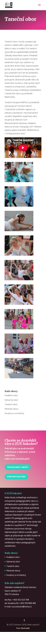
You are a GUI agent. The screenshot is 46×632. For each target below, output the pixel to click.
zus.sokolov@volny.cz (21, 606)
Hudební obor (11, 395)
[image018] (19, 353)
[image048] (19, 181)
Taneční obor (11, 404)
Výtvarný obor (11, 400)
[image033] (19, 328)
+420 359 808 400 (27, 603)
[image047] (19, 205)
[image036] (19, 304)
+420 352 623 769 (20, 599)
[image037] (19, 279)
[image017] (19, 377)
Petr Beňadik (23, 628)
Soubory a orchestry (14, 413)
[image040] (19, 255)
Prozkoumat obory (17, 467)
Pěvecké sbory (11, 408)
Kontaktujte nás (16, 476)
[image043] (19, 230)
